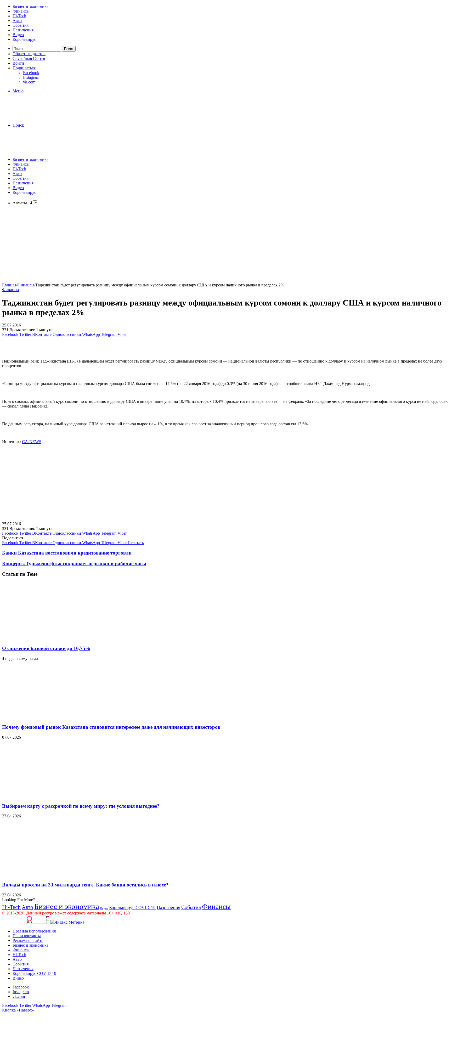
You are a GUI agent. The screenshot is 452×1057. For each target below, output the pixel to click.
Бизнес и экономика (30, 6)
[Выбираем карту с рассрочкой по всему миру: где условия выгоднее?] (53, 796)
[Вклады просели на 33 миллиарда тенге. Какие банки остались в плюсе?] (53, 874)
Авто (17, 20)
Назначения (23, 30)
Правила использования (34, 931)
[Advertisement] (159, 246)
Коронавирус (24, 39)
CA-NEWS (31, 441)
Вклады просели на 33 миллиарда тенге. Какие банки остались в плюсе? (85, 885)
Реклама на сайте (28, 940)
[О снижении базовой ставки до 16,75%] (53, 638)
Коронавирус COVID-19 (132, 907)
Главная (9, 285)
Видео (18, 34)
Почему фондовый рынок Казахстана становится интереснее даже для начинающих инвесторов (111, 727)
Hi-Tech (19, 16)
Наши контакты (27, 936)
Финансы (21, 11)
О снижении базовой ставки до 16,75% (46, 648)
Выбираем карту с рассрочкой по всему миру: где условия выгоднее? (81, 806)
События (21, 25)
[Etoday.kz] (41, 116)
